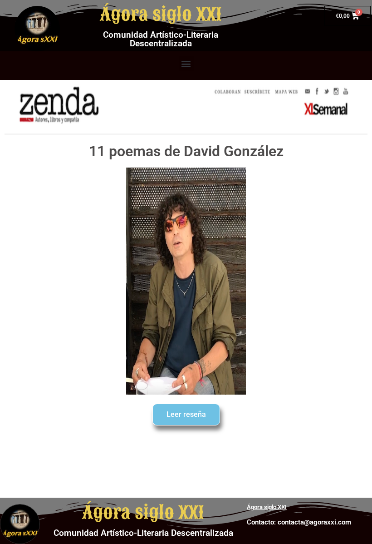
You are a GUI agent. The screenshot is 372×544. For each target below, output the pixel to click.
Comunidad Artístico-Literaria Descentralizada (160, 39)
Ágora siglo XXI (161, 14)
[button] (186, 63)
